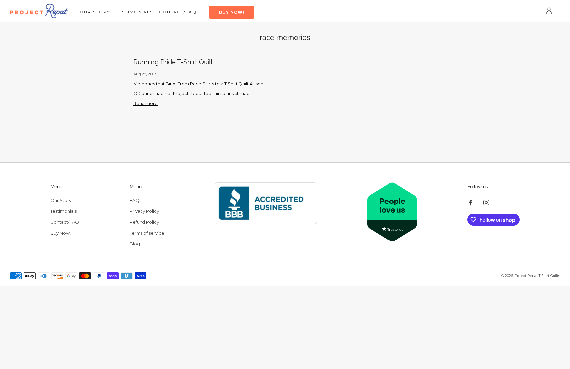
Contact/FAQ (178, 11)
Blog (135, 243)
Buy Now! (231, 12)
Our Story (95, 11)
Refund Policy (144, 222)
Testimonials (134, 11)
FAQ (134, 200)
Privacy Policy (144, 211)
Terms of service (147, 233)
